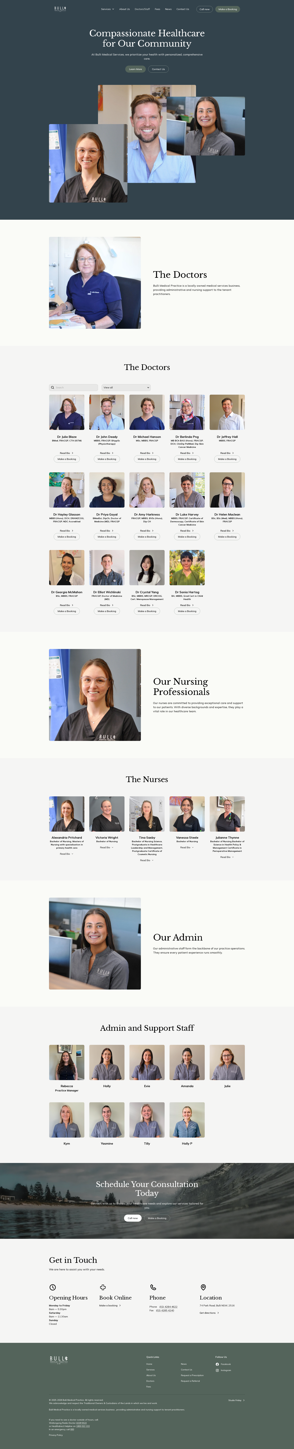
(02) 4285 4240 (165, 1310)
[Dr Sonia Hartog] (187, 567)
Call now (205, 9)
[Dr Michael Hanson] (147, 412)
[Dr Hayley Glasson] (66, 490)
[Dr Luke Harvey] (187, 490)
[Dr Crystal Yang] (147, 567)
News (168, 9)
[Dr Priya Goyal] (106, 490)
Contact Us (183, 9)
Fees (157, 9)
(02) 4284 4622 (168, 1306)
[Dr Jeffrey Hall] (227, 412)
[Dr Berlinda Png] (187, 412)
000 (72, 1429)
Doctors (150, 1381)
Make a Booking (228, 9)
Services (106, 9)
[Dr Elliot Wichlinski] (106, 567)
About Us (124, 9)
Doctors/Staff (142, 9)
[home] (60, 9)
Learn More (135, 69)
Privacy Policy (56, 1435)
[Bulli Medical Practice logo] (59, 1360)
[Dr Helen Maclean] (227, 490)
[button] (108, 9)
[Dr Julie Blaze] (66, 412)
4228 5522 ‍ (81, 1423)
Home (149, 1364)
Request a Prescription (192, 1375)
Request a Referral (190, 1381)
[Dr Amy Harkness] (147, 490)
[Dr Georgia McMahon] (66, 567)
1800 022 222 (83, 1426)
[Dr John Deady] (106, 412)
